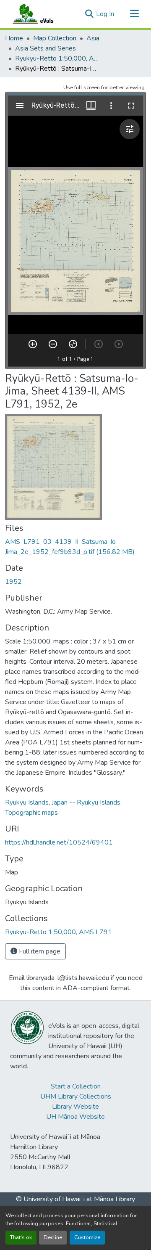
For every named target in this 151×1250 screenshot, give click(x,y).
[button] (41, 13)
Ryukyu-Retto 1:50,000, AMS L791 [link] (57, 58)
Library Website (75, 1106)
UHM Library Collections (75, 1096)
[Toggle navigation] (134, 14)
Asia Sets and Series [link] (45, 48)
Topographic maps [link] (31, 812)
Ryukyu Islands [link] (27, 802)
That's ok (21, 1237)
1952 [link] (13, 581)
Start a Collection (76, 1086)
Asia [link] (92, 38)
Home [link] (14, 38)
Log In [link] (105, 14)
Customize (87, 1237)
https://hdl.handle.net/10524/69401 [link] (59, 842)
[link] (75, 547)
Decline (53, 1237)
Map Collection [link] (54, 38)
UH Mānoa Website (75, 1116)
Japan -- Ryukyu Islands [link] (86, 802)
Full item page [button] (38, 951)
